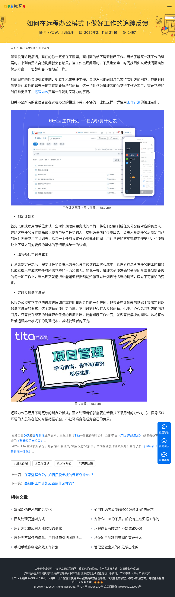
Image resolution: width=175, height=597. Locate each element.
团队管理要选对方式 (29, 519)
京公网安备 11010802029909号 (122, 586)
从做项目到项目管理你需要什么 (118, 538)
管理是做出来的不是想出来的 (116, 547)
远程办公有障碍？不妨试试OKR (118, 528)
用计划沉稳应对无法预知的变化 (38, 528)
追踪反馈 (87, 463)
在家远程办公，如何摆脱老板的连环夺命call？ (59, 475)
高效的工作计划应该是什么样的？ (50, 483)
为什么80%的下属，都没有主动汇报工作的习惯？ (129, 519)
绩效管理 (39, 435)
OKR (26, 435)
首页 (13, 48)
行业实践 (51, 32)
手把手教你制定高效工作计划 (36, 547)
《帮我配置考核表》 (30, 441)
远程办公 (41, 92)
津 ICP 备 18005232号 (90, 586)
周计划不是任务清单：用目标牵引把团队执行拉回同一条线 (49, 538)
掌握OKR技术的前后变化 (33, 509)
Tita (77, 435)
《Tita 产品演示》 (129, 435)
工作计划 (133, 102)
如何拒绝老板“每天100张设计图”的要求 (124, 509)
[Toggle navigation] (169, 6)
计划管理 (67, 32)
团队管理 (22, 463)
